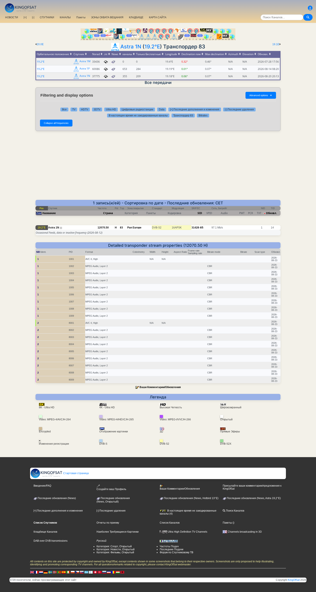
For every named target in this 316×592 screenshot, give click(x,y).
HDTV (84, 109)
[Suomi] (91, 572)
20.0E (40, 44)
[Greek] (86, 572)
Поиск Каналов (234, 510)
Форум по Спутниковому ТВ (176, 552)
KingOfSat (294, 579)
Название (49, 213)
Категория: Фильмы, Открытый (115, 552)
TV (73, 109)
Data (161, 109)
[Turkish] (100, 572)
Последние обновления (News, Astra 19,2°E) (253, 498)
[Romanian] (113, 572)
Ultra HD (111, 109)
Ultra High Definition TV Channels (187, 531)
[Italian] (68, 572)
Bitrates (203, 115)
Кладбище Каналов (45, 531)
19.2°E (152, 46)
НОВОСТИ (11, 17)
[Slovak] (82, 572)
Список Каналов (169, 522)
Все (64, 109)
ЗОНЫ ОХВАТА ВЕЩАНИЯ (107, 17)
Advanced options (260, 95)
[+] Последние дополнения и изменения (194, 109)
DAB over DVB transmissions (50, 540)
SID (200, 213)
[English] (32, 572)
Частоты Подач (169, 546)
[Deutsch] (46, 572)
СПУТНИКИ (47, 17)
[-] (33, 17)
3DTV (97, 109)
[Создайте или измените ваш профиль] (310, 8)
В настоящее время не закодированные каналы (138, 115)
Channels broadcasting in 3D (244, 531)
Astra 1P (85, 69)
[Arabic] (95, 572)
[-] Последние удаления (239, 109)
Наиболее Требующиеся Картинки (118, 531)
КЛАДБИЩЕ (136, 17)
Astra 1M (85, 61)
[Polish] (73, 572)
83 (121, 227)
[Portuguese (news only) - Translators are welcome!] (59, 572)
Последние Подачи (171, 549)
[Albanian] (122, 572)
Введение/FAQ (42, 485)
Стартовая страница (76, 473)
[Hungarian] (118, 572)
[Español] (64, 572)
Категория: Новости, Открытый (116, 549)
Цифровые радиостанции (137, 109)
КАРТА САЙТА (157, 17)
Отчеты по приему (108, 522)
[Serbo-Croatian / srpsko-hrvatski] (109, 572)
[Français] (36, 572)
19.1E (275, 44)
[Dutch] (41, 572)
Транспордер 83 (183, 115)
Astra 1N (130, 46)
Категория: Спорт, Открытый (114, 546)
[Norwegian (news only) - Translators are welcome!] (55, 572)
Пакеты (81, 17)
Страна (108, 213)
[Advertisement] (158, 167)
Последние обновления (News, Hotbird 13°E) (190, 498)
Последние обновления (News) (56, 498)
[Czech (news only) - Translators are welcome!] (77, 572)
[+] (25, 17)
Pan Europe (134, 227)
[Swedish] (50, 572)
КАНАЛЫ (65, 17)
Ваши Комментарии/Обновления (160, 387)
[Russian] (104, 572)
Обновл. (271, 213)
